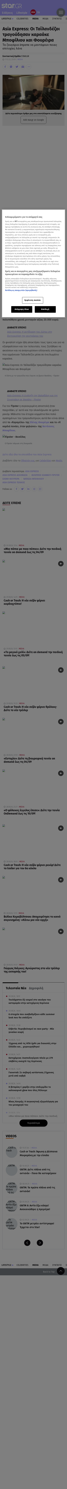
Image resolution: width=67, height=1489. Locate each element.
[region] (33, 263)
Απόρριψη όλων (22, 309)
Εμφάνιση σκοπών (32, 300)
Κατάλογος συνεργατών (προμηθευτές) (21, 290)
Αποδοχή (45, 309)
